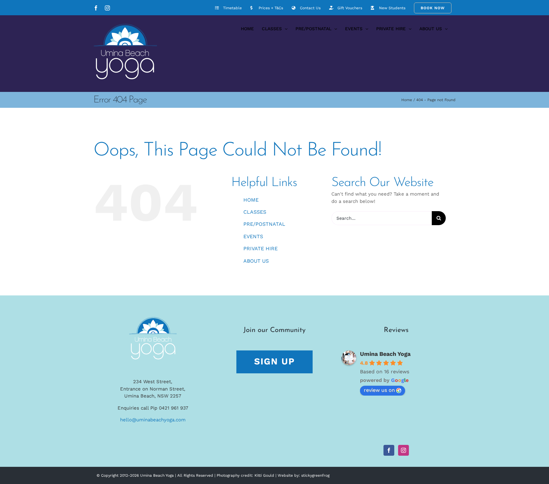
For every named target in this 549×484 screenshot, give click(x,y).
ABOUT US (256, 261)
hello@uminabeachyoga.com (153, 420)
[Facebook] (388, 450)
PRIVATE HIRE (260, 248)
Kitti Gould (264, 475)
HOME (251, 200)
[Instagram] (403, 450)
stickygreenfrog (315, 475)
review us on (379, 390)
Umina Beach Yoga (385, 353)
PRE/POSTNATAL (264, 224)
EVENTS (253, 236)
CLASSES (254, 212)
